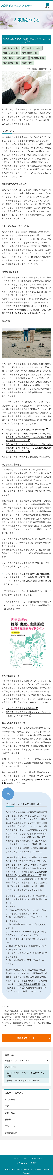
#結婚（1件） (27, 63)
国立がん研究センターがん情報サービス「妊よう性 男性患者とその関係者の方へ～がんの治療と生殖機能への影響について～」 (29, 437)
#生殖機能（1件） (38, 58)
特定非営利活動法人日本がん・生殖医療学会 (25, 430)
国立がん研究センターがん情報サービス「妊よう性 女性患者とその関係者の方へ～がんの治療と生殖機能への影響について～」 (29, 447)
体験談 (8, 1119)
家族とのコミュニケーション (17, 1061)
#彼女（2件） (22, 58)
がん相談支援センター (28, 875)
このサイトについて (14, 1093)
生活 (7, 1106)
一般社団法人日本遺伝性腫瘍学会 (20, 708)
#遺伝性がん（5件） (11, 48)
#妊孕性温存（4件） (30, 53)
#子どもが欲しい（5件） (31, 48)
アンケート (10, 1126)
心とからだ (10, 1099)
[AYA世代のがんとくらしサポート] (20, 5)
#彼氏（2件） (8, 58)
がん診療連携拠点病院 (27, 984)
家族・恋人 (10, 1055)
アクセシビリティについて (27, 1163)
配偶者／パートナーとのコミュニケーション (24, 1081)
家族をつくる (10, 1067)
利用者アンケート (26, 1038)
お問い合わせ (11, 1133)
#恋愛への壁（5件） (11, 53)
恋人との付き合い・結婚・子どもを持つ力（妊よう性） (26, 1074)
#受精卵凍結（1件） (11, 63)
